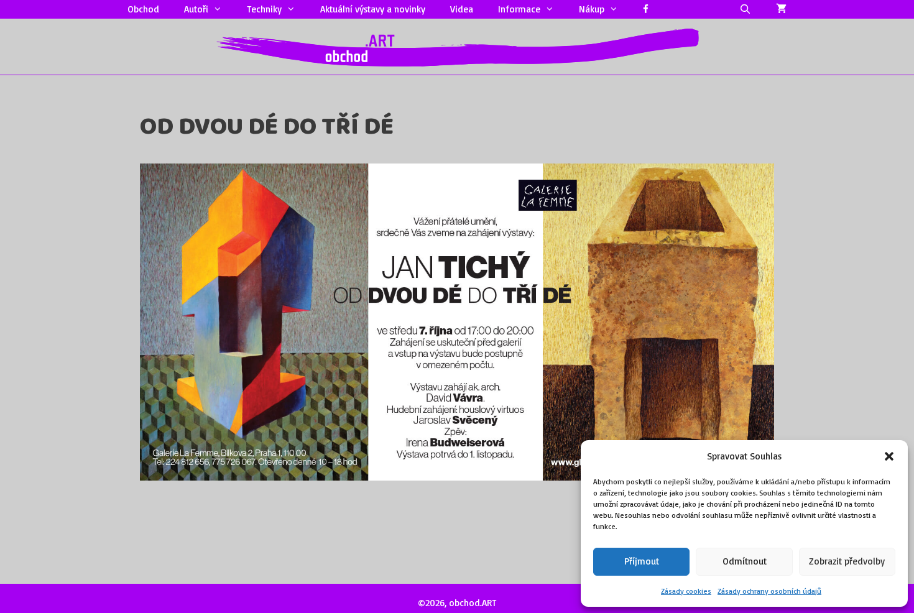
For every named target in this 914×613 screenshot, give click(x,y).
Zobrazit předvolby (847, 561)
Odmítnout (744, 561)
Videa (461, 9)
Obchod (143, 9)
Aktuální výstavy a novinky (372, 9)
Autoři (196, 9)
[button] (889, 456)
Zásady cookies (686, 591)
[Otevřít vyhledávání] (745, 9)
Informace (519, 9)
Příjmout (641, 561)
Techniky (264, 9)
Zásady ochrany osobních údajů (769, 591)
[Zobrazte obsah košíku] (781, 9)
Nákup (591, 9)
